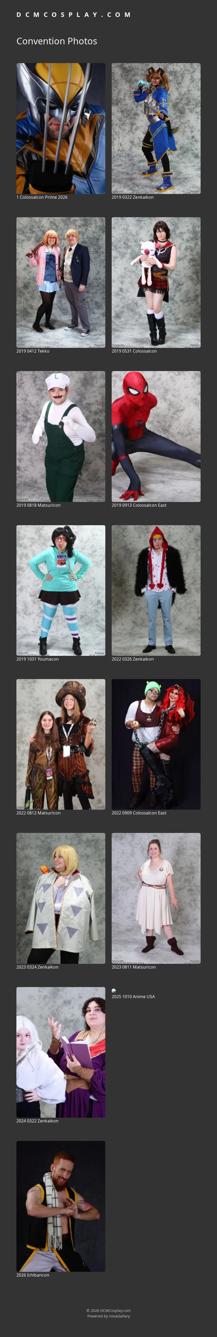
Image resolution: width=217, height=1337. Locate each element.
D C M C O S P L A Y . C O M (74, 14)
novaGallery (119, 1316)
